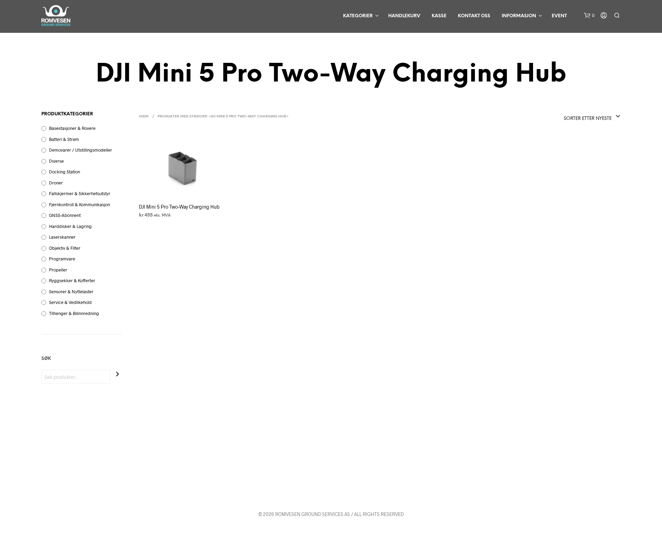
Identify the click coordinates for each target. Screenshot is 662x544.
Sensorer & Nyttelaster (71, 291)
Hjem (144, 116)
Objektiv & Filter (64, 248)
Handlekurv (404, 16)
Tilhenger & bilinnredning (74, 313)
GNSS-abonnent (65, 215)
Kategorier (358, 16)
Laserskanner (62, 237)
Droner (56, 182)
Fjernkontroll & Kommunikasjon (79, 204)
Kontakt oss (474, 16)
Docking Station (64, 171)
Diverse (56, 161)
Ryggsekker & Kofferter (72, 280)
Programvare (62, 258)
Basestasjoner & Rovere (72, 128)
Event (559, 16)
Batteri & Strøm (64, 139)
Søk (46, 358)
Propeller (58, 270)
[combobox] (592, 117)
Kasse (439, 16)
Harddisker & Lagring (70, 226)
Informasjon (519, 16)
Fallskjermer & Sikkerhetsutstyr (79, 193)
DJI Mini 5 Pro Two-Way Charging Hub (179, 206)
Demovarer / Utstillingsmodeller (80, 150)
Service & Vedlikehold (70, 302)
